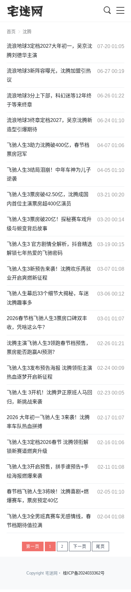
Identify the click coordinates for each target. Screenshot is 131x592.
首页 (11, 31)
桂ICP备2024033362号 (84, 573)
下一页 (79, 546)
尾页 (100, 546)
